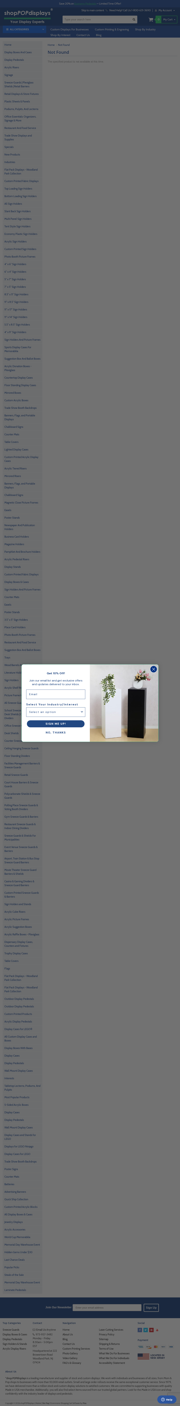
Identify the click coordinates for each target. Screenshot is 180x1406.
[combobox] (54, 712)
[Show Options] (82, 712)
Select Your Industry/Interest (52, 704)
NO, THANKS (56, 732)
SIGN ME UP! (56, 724)
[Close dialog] (153, 669)
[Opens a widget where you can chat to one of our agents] (166, 1399)
